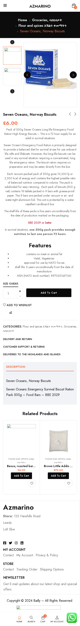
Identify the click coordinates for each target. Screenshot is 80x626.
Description (15, 367)
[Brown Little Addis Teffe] (58, 438)
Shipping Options (52, 569)
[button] (74, 5)
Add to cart (49, 293)
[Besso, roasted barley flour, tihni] (21, 438)
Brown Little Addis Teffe (61, 466)
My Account (24, 555)
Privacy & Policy (47, 555)
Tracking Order (26, 569)
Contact (8, 555)
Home (22, 20)
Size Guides (10, 284)
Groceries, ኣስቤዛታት (47, 20)
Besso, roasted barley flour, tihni (29, 466)
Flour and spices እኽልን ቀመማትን (42, 25)
